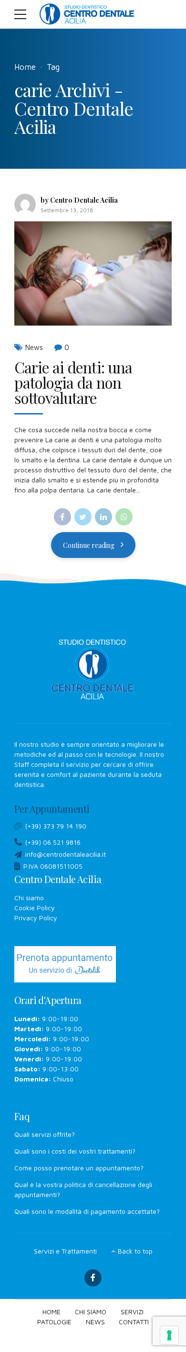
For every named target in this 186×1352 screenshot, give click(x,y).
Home (25, 67)
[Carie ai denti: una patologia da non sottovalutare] (93, 273)
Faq (22, 1116)
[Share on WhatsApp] (124, 516)
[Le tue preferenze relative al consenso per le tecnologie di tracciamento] (169, 1335)
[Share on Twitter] (83, 516)
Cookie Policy (34, 908)
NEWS (95, 1322)
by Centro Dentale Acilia (79, 200)
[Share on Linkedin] (103, 516)
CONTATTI (134, 1322)
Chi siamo (29, 898)
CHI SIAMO (90, 1312)
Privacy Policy (35, 918)
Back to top (135, 1251)
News (34, 347)
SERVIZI (132, 1312)
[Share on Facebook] (62, 516)
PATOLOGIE (54, 1322)
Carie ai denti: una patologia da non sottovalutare (73, 382)
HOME (51, 1312)
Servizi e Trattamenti (65, 1251)
